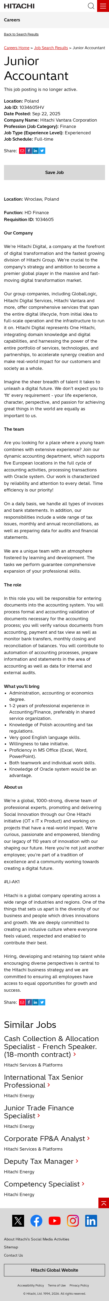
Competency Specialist (42, 1184)
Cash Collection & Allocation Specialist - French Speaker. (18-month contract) (51, 1046)
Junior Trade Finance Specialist (39, 1112)
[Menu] (103, 6)
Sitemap (11, 1247)
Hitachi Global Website (54, 1270)
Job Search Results (51, 47)
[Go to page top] (103, 1203)
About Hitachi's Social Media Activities (36, 1239)
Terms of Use (57, 1285)
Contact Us (13, 1255)
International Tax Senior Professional (43, 1081)
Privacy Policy (79, 1285)
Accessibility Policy (30, 1285)
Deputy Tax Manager (39, 1161)
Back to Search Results (21, 34)
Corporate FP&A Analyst (44, 1138)
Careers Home (16, 47)
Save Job (54, 172)
